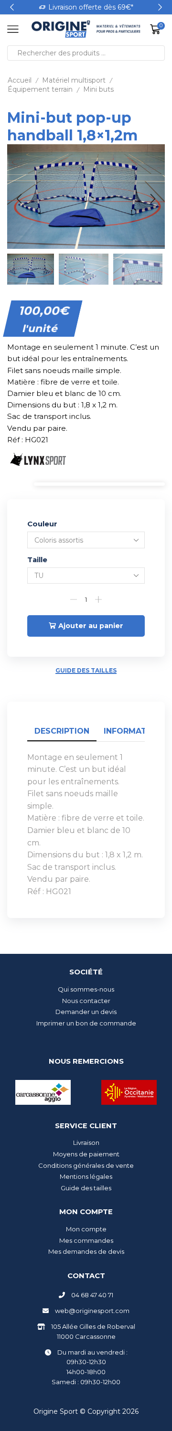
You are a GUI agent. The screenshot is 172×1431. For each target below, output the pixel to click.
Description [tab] (61, 731)
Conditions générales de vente (86, 1165)
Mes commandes (86, 1240)
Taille (37, 559)
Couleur (42, 524)
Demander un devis (86, 1011)
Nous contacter (86, 1000)
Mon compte (86, 1229)
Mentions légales (86, 1176)
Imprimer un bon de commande (86, 1023)
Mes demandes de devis (86, 1251)
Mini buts (98, 89)
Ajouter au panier (90, 625)
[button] (12, 7)
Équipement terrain (40, 89)
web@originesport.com (92, 1310)
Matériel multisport (74, 80)
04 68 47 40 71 (92, 1295)
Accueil (20, 80)
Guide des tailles (86, 670)
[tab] (62, 731)
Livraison (86, 1142)
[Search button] (157, 53)
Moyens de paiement (86, 1154)
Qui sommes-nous (86, 989)
